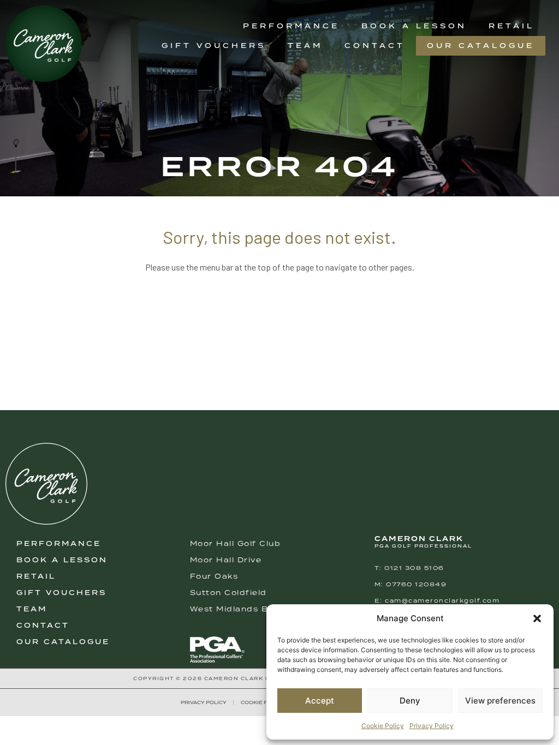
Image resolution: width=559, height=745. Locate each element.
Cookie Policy (382, 726)
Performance (291, 26)
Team (305, 45)
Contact (374, 45)
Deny (410, 700)
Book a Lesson (414, 26)
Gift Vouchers (214, 45)
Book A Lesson (62, 559)
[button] (537, 618)
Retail (511, 26)
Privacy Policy (431, 726)
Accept (319, 700)
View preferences (500, 700)
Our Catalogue (480, 45)
